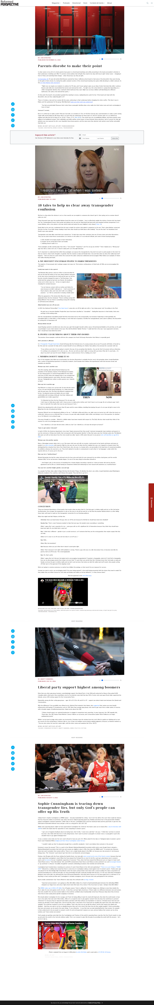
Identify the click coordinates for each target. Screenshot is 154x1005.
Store (85, 3)
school (60, 128)
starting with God (110, 610)
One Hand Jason (63, 308)
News (40, 126)
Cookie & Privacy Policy (94, 1003)
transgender (68, 128)
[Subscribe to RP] (12, 125)
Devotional (76, 3)
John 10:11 (78, 117)
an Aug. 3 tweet (88, 879)
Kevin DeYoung (97, 610)
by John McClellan (81, 952)
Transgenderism (67, 126)
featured (56, 610)
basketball (48, 957)
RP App (58, 126)
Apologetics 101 (44, 608)
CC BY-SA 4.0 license (104, 952)
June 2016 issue (86, 575)
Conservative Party (51, 728)
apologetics (48, 610)
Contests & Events (96, 3)
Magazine (55, 3)
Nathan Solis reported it (50, 82)
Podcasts (66, 3)
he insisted (48, 860)
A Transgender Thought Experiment (49, 344)
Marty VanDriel (47, 679)
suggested (96, 705)
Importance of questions (70, 610)
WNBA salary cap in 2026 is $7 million (51, 888)
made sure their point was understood (82, 102)
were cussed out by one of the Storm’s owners (96, 856)
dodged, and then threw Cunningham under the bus (70, 840)
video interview (49, 445)
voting (83, 728)
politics (78, 728)
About (109, 3)
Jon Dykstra (46, 58)
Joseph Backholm (85, 610)
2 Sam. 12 (98, 224)
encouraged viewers (115, 862)
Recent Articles (49, 126)
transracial (52, 611)
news (55, 128)
